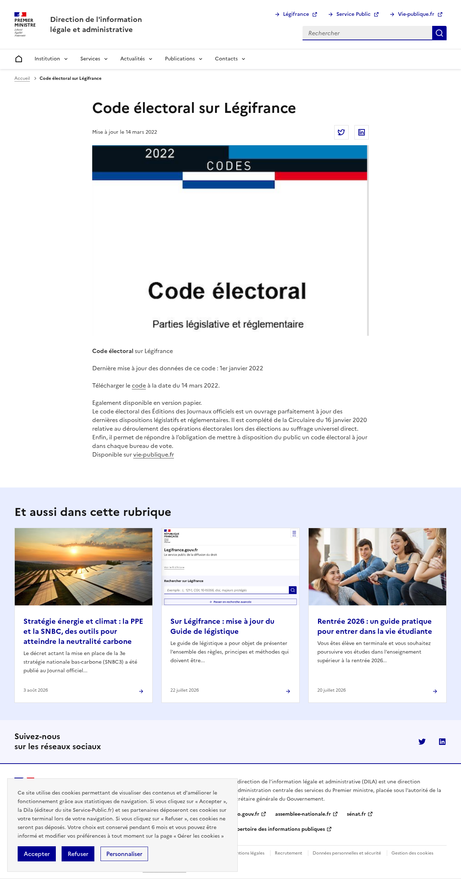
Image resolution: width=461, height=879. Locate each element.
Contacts (226, 59)
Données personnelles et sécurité (347, 853)
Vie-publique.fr (416, 14)
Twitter (422, 741)
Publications (180, 59)
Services (90, 59)
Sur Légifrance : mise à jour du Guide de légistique (222, 626)
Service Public (353, 14)
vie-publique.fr (153, 454)
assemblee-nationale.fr (303, 814)
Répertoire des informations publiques (277, 829)
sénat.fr (356, 814)
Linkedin (442, 741)
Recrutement (288, 853)
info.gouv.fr (244, 814)
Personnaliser (124, 854)
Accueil (22, 78)
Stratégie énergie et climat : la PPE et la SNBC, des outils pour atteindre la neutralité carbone (83, 631)
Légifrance (296, 14)
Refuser (78, 854)
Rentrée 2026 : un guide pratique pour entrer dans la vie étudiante (374, 626)
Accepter (37, 854)
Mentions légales (247, 853)
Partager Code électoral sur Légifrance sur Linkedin (361, 132)
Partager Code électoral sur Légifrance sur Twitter (341, 132)
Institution (47, 59)
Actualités (132, 59)
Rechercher (439, 33)
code (139, 385)
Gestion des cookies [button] (412, 853)
